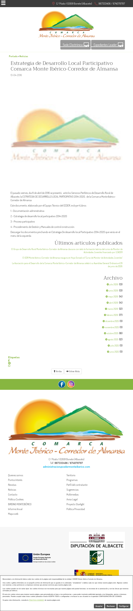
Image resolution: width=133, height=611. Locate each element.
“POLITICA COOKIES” (36, 600)
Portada (13, 56)
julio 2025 (114, 345)
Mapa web (13, 513)
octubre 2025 (112, 333)
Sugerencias (72, 489)
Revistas (12, 484)
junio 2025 (114, 351)
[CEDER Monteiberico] (66, 23)
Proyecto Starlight (75, 504)
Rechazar (111, 606)
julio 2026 (113, 284)
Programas (72, 480)
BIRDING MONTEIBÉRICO (19, 504)
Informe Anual (15, 509)
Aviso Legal (72, 499)
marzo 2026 (112, 308)
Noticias (23, 56)
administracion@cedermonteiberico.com (66, 466)
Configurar (124, 606)
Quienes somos (15, 475)
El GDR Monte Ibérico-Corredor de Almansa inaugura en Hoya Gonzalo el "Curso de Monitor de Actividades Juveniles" (72, 257)
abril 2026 (113, 302)
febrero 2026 (112, 315)
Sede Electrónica (73, 45)
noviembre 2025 (111, 327)
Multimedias (72, 494)
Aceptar (99, 606)
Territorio (70, 475)
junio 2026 (113, 290)
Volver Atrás (74, 371)
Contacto (12, 494)
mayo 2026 (113, 296)
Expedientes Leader (105, 45)
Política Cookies (16, 499)
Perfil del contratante (76, 484)
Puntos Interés (15, 480)
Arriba (59, 371)
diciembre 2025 (112, 321)
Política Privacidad (75, 509)
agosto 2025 (112, 339)
